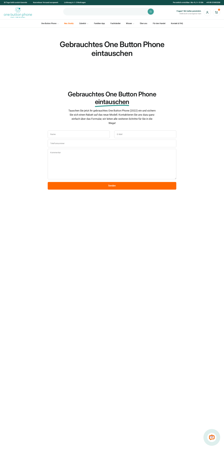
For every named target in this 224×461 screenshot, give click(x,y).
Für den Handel (159, 23)
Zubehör (82, 23)
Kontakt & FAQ (177, 23)
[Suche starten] (151, 12)
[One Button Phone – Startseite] (29, 12)
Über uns (143, 23)
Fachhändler (115, 23)
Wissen (129, 23)
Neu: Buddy (69, 23)
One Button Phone (48, 23)
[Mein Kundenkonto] (207, 12)
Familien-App (99, 23)
